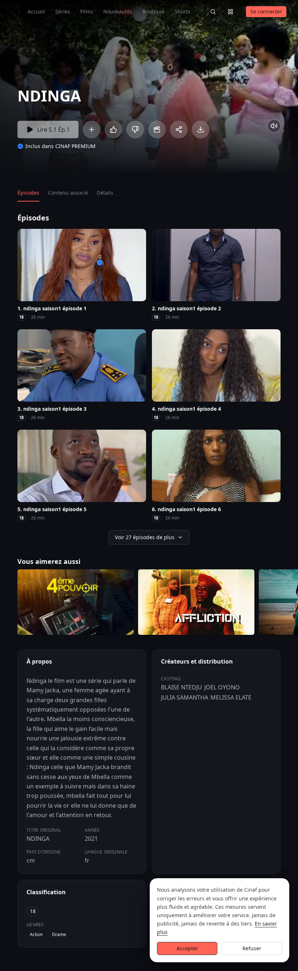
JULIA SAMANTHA (184, 697)
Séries (62, 11)
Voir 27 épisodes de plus (144, 537)
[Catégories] (230, 11)
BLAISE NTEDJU (181, 687)
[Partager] (179, 129)
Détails (105, 192)
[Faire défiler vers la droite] (291, 603)
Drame (59, 934)
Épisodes (28, 192)
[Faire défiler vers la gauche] (6, 603)
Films (86, 11)
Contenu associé (68, 192)
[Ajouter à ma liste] (91, 129)
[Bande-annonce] (157, 129)
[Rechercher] (213, 11)
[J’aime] (113, 129)
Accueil (36, 11)
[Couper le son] (274, 125)
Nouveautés (117, 11)
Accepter (187, 948)
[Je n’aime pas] (135, 129)
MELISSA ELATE (230, 697)
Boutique (153, 11)
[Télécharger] (200, 129)
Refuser (251, 948)
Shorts (182, 11)
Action (36, 934)
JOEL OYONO (222, 687)
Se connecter (266, 11)
